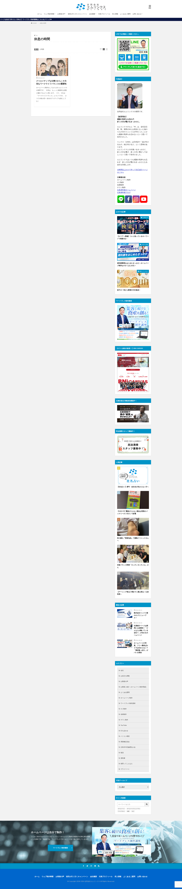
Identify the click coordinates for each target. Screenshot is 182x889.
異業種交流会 (125, 742)
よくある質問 (125, 692)
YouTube (124, 725)
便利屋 (123, 758)
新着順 (36, 49)
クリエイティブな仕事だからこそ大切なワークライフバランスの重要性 (51, 82)
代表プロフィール (104, 14)
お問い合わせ (137, 14)
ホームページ (121, 808)
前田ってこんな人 (143, 271)
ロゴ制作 (124, 709)
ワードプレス (121, 811)
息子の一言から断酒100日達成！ (129, 290)
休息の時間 (43, 23)
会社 (122, 670)
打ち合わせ (124, 731)
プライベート (125, 769)
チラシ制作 (124, 720)
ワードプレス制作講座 (128, 703)
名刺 (128, 811)
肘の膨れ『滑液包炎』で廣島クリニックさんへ (133, 539)
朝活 (122, 752)
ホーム (39, 14)
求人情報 (115, 14)
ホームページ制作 (126, 698)
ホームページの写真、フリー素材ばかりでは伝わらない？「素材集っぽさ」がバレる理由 (141, 647)
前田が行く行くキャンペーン (77, 14)
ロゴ (133, 811)
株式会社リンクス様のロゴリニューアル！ (141, 615)
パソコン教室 (125, 736)
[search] (147, 804)
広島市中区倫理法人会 (128, 747)
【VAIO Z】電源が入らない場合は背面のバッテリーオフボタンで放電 (132, 512)
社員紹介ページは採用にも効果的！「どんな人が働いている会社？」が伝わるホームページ (141, 630)
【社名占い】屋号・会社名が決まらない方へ (133, 487)
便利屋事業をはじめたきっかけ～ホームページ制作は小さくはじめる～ (133, 264)
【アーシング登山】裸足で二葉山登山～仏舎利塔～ (133, 593)
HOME (35, 23)
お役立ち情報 (145, 244)
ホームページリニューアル (133, 808)
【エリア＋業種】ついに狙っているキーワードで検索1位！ (133, 237)
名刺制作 (124, 714)
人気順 (42, 49)
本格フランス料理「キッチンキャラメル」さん (133, 566)
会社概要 (92, 14)
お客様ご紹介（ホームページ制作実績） (134, 687)
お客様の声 (61, 14)
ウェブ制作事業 (49, 14)
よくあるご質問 (125, 14)
